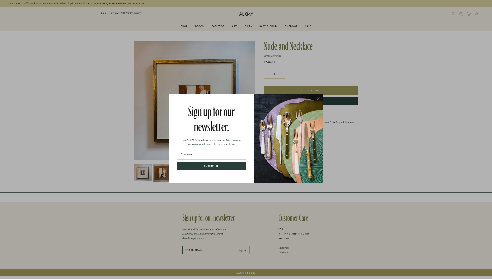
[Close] (318, 98)
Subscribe (211, 166)
